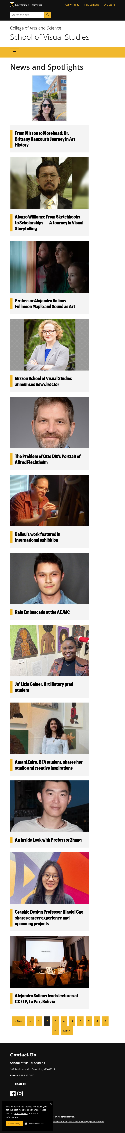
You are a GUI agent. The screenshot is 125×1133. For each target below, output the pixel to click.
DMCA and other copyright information (86, 1121)
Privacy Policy (21, 1113)
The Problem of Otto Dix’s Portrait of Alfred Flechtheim (48, 459)
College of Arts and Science (35, 28)
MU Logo (12, 4)
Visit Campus (91, 4)
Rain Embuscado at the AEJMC (42, 612)
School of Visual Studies (49, 37)
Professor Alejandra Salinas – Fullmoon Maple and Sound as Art (45, 303)
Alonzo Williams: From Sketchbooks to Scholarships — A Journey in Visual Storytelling (49, 222)
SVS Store (109, 4)
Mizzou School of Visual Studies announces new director (43, 381)
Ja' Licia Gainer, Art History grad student (44, 686)
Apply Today (72, 4)
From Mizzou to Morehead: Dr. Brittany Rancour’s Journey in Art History (45, 138)
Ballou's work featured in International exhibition (37, 537)
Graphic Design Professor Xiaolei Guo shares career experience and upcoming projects (49, 917)
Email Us (20, 1083)
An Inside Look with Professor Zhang (48, 840)
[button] (34, 1123)
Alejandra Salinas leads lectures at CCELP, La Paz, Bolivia (46, 998)
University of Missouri (28, 5)
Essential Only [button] (14, 1123)
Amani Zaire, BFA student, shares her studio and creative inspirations (49, 764)
